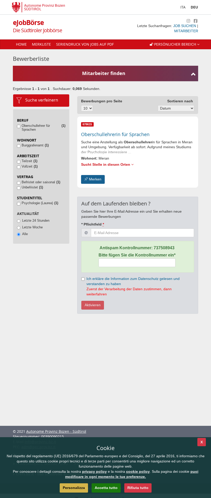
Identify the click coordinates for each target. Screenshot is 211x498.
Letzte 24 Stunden (35, 220)
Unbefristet (30, 187)
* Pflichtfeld (92, 224)
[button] (174, 44)
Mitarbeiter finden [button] (103, 73)
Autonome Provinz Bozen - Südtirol (56, 431)
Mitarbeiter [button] (186, 31)
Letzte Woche (32, 227)
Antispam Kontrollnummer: (137, 248)
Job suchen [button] (185, 26)
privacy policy (94, 471)
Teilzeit (27, 161)
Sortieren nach (180, 101)
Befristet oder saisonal (38, 182)
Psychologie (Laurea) (37, 203)
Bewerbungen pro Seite (101, 101)
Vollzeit (27, 166)
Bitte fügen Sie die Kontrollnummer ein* (137, 255)
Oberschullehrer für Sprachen (36, 128)
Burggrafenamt (32, 145)
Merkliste (41, 44)
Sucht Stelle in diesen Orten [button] (106, 164)
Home (21, 44)
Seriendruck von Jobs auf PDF (85, 44)
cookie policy (138, 471)
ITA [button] (183, 7)
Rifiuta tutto (137, 488)
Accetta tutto (106, 488)
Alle (25, 234)
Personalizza (74, 488)
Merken (94, 179)
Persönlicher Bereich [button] (175, 44)
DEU (194, 7)
